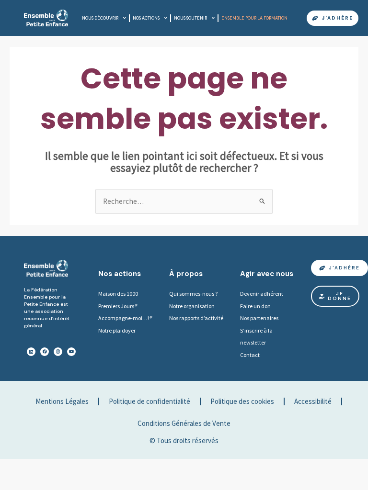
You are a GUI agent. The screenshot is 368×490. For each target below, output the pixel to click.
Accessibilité (313, 401)
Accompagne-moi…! (123, 318)
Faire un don (255, 306)
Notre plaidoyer (117, 330)
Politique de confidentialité (149, 401)
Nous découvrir (100, 18)
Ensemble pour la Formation (254, 18)
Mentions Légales (62, 401)
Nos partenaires (259, 318)
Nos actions (146, 18)
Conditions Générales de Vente (184, 423)
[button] (335, 296)
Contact (250, 354)
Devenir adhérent (261, 293)
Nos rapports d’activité (196, 318)
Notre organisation (192, 306)
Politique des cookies (242, 401)
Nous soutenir (190, 18)
